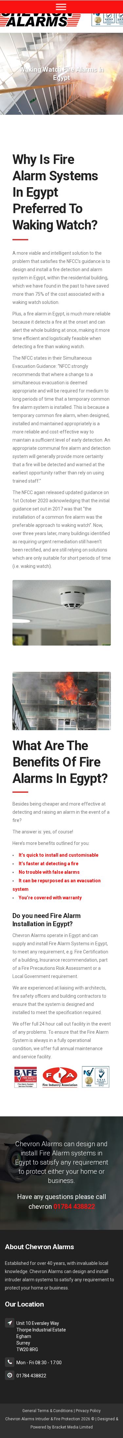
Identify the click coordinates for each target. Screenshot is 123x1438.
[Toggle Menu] (61, 7)
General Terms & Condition (46, 1410)
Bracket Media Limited (72, 1427)
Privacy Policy (88, 1410)
